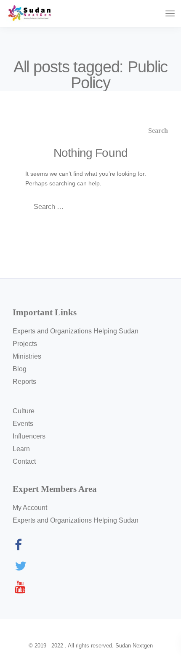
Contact (24, 461)
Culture (24, 411)
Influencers (29, 436)
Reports (24, 381)
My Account (30, 507)
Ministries (27, 356)
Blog (20, 368)
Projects (25, 343)
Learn (21, 448)
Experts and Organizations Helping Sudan (75, 331)
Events (23, 423)
